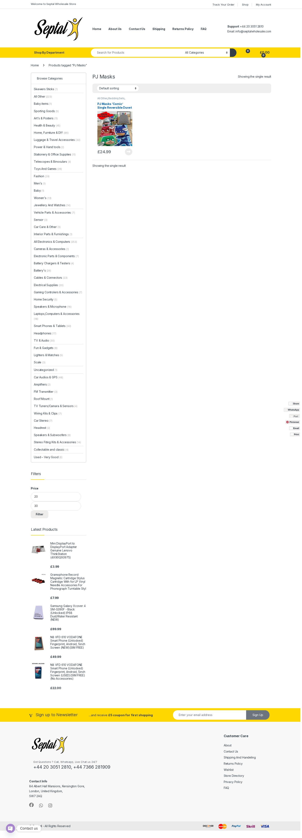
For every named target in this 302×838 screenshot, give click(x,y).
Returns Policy (183, 29)
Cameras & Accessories (51, 249)
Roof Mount (43, 399)
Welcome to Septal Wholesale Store (53, 4)
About (228, 745)
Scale (39, 362)
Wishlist (229, 769)
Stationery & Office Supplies (54, 154)
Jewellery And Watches (52, 205)
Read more (128, 151)
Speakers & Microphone (52, 306)
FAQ (203, 29)
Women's (42, 198)
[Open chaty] (10, 828)
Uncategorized (45, 370)
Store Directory (234, 775)
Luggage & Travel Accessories (57, 140)
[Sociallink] (31, 805)
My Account (263, 4)
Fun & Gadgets (46, 348)
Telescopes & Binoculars (52, 161)
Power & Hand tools (49, 147)
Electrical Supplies (48, 285)
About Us (115, 29)
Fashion (42, 176)
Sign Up (257, 715)
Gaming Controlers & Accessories (58, 292)
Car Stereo (43, 420)
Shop (245, 4)
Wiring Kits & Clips (48, 413)
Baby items (43, 103)
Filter (39, 514)
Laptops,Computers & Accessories (57, 316)
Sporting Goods (46, 111)
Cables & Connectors (51, 277)
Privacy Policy (233, 782)
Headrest (42, 427)
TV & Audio (44, 340)
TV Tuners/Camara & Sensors (55, 406)
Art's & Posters (46, 118)
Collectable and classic (51, 449)
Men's (40, 183)
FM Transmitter (46, 391)
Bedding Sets (116, 98)
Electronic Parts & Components (56, 256)
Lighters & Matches (48, 355)
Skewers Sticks (46, 89)
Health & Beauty (47, 125)
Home (96, 29)
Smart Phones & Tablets (52, 326)
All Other (102, 98)
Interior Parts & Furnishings (53, 234)
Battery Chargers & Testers (54, 263)
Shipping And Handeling (240, 757)
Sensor (40, 219)
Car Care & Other (47, 227)
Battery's (42, 270)
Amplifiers (42, 384)
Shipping (158, 29)
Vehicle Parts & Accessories (54, 212)
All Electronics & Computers (55, 241)
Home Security (45, 299)
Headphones (45, 333)
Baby (39, 190)
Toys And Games (48, 168)
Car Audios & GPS (48, 377)
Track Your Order (223, 4)
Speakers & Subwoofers (52, 435)
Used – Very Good (48, 457)
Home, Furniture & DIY (51, 132)
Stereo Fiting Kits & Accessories (57, 442)
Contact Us (137, 29)
